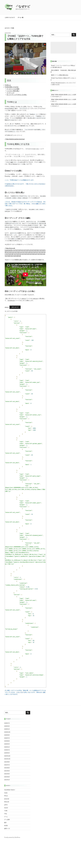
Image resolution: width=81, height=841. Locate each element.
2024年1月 (7, 747)
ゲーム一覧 (20, 17)
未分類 (6, 825)
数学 (5, 822)
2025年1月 (7, 729)
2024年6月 (7, 741)
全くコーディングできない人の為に (17, 94)
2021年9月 (7, 762)
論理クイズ (7, 828)
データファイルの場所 (13, 89)
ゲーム (6, 816)
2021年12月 (7, 758)
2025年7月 (7, 723)
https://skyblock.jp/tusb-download (15, 139)
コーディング (10, 92)
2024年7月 (7, 738)
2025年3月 (7, 726)
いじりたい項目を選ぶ (13, 90)
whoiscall (54, 106)
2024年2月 (7, 744)
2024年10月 (7, 732)
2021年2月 (7, 776)
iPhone (6, 795)
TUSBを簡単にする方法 (11, 87)
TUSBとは (8, 85)
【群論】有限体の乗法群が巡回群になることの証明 (63, 94)
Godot (5, 792)
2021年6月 (7, 767)
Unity (5, 813)
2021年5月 (7, 770)
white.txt (7, 307)
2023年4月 (7, 753)
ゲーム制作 (7, 819)
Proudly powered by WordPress (12, 837)
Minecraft (6, 801)
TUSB (5, 810)
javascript (6, 798)
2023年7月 (7, 750)
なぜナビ (24, 6)
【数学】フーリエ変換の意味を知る (59, 75)
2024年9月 (7, 735)
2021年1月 (7, 779)
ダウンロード (15, 307)
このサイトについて (10, 17)
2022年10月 (7, 756)
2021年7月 (7, 764)
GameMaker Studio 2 (9, 789)
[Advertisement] (63, 48)
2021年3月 (7, 773)
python (6, 804)
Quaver (6, 807)
